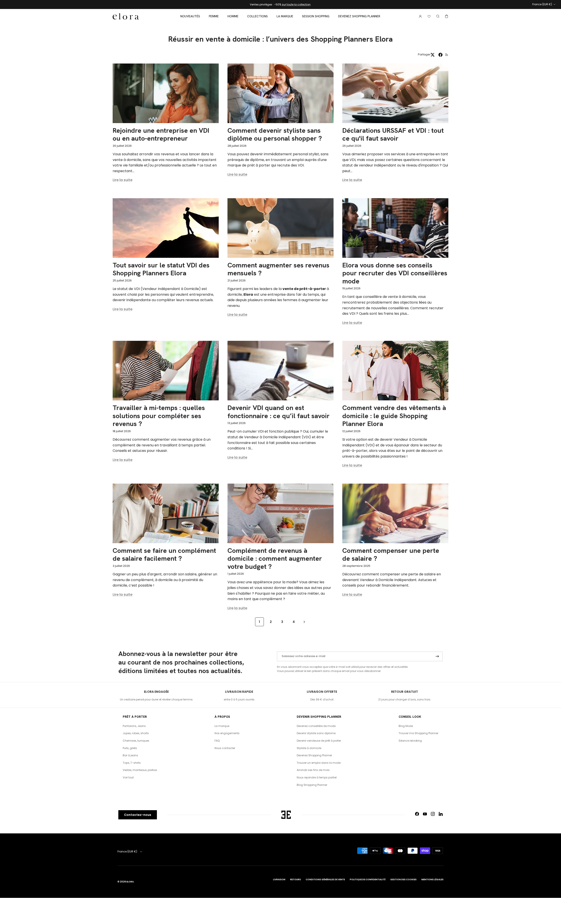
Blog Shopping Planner (312, 785)
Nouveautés (190, 16)
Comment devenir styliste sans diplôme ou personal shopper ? (274, 134)
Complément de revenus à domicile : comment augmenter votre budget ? (274, 558)
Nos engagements (227, 733)
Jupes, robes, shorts (136, 733)
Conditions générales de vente (325, 879)
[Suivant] (304, 621)
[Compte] (419, 16)
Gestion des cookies (403, 879)
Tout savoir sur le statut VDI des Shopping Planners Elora (161, 269)
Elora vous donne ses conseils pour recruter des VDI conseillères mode (394, 273)
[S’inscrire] (437, 656)
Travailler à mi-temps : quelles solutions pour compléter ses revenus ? (159, 415)
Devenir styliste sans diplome (316, 733)
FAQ (217, 740)
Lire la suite (122, 179)
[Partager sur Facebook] (440, 55)
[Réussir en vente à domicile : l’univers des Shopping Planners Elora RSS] (446, 54)
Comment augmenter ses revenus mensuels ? (278, 269)
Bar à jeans (130, 755)
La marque (285, 16)
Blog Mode (406, 726)
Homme (232, 16)
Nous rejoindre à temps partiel (317, 777)
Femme (214, 16)
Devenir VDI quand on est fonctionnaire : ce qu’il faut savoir (278, 411)
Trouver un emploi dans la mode (319, 763)
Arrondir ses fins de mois (313, 770)
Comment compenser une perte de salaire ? (390, 554)
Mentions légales (432, 879)
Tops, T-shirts (132, 763)
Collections (257, 16)
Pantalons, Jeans (134, 726)
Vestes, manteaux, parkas (140, 770)
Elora (130, 881)
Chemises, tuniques (136, 740)
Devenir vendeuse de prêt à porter (319, 740)
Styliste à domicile (309, 748)
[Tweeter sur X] (433, 55)
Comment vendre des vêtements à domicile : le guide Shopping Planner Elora (394, 415)
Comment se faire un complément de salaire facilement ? (164, 554)
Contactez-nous (137, 815)
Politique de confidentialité (367, 879)
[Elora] (126, 16)
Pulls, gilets (130, 748)
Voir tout (128, 777)
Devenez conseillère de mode (316, 726)
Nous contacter (225, 748)
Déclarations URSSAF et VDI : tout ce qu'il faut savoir (393, 134)
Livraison (279, 879)
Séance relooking (410, 740)
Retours (295, 879)
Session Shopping (315, 16)
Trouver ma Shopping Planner (418, 733)
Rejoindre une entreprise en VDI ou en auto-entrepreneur (161, 134)
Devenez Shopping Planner (359, 16)
